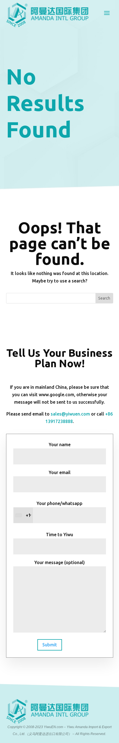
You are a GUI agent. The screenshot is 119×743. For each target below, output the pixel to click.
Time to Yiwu (59, 534)
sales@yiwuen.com (70, 413)
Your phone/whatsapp (54, 509)
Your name (60, 444)
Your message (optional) (59, 562)
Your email (60, 472)
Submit (49, 644)
